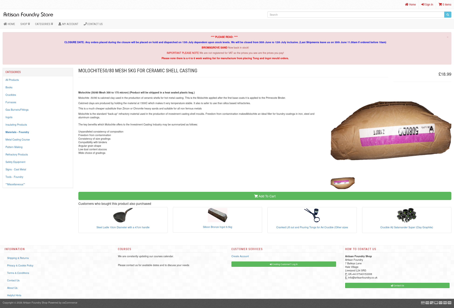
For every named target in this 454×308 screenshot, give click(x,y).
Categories (43, 24)
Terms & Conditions (18, 273)
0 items (446, 4)
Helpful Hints (14, 295)
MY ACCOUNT (69, 24)
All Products (12, 80)
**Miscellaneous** (15, 184)
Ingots (8, 117)
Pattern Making (14, 147)
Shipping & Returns (18, 258)
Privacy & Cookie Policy (20, 265)
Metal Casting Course (17, 139)
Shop (24, 24)
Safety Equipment (15, 162)
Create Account (240, 256)
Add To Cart (267, 196)
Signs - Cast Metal (15, 169)
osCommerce (69, 302)
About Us (12, 288)
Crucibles (10, 94)
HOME (11, 24)
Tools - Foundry (14, 177)
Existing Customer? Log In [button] (285, 264)
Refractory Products (16, 154)
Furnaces (10, 102)
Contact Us (95, 24)
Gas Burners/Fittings (17, 109)
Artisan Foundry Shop (35, 302)
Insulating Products (16, 124)
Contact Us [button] (398, 285)
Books (8, 87)
